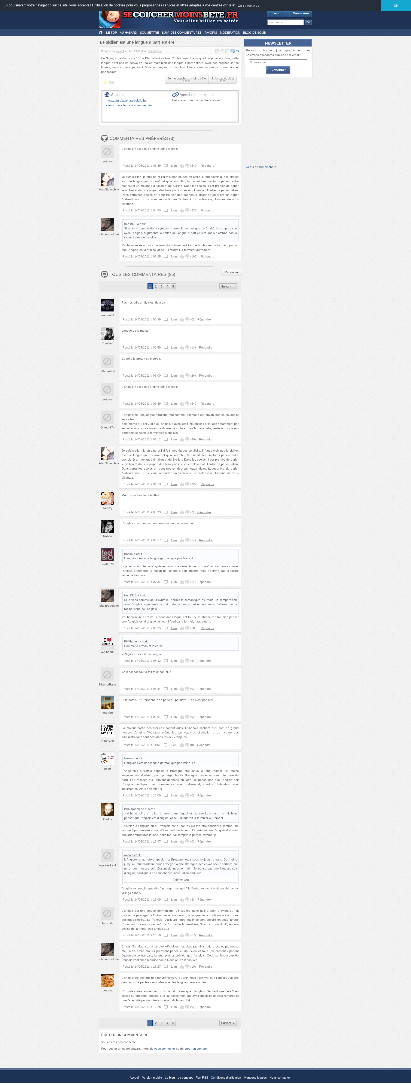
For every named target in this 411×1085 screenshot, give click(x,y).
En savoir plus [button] (248, 5)
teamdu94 (107, 315)
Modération (230, 32)
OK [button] (396, 5)
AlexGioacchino (109, 189)
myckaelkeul (107, 865)
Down (187, 165)
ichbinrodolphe (109, 234)
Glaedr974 (107, 427)
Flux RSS (201, 1077)
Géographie (155, 51)
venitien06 (108, 652)
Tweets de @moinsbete (260, 167)
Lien (174, 165)
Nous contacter (280, 1077)
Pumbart (107, 343)
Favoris (210, 32)
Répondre (207, 165)
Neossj (107, 508)
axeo (107, 768)
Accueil (134, 1077)
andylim (107, 712)
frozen (107, 536)
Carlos (107, 819)
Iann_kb (107, 923)
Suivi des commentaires (181, 32)
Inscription (278, 13)
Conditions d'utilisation (226, 1077)
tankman (107, 161)
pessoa (107, 990)
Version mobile (152, 1077)
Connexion (301, 13)
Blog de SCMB (254, 32)
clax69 (120, 51)
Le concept (185, 1077)
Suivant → (228, 286)
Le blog (170, 1077)
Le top (111, 32)
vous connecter (164, 1048)
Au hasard (128, 32)
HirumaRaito (107, 684)
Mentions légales (255, 1077)
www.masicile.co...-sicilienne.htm (130, 105)
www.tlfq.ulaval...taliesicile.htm (128, 100)
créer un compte (196, 1048)
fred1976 (130, 224)
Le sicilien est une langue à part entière (137, 42)
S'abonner (231, 272)
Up (182, 165)
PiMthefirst (107, 371)
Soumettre (149, 32)
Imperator (107, 740)
